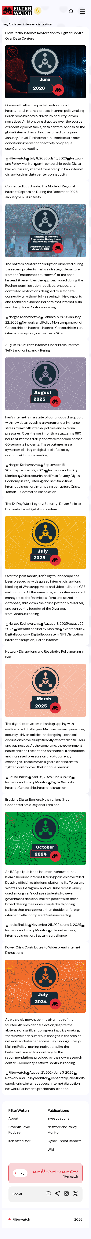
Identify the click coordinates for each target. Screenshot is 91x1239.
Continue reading (25, 148)
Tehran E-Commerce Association (30, 492)
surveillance (58, 935)
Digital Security (62, 782)
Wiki (51, 1149)
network (11, 1089)
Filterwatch (17, 158)
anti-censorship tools (54, 163)
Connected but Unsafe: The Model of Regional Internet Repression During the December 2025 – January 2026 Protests (42, 191)
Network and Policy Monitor (43, 322)
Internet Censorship (20, 787)
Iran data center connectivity (44, 174)
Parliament (27, 1089)
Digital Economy (17, 634)
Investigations (58, 1118)
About (13, 1118)
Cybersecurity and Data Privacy (45, 475)
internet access (63, 930)
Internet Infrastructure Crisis (57, 486)
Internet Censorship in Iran (50, 169)
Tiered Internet (47, 640)
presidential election (53, 1089)
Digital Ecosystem (45, 634)
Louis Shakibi (18, 777)
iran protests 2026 (50, 333)
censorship (59, 1078)
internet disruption (19, 333)
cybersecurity (73, 629)
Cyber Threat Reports (64, 1141)
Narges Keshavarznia (24, 317)
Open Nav (82, 11)
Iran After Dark (19, 1141)
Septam (42, 935)
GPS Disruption (71, 634)
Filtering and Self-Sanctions (52, 481)
